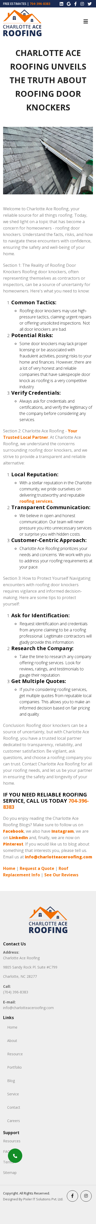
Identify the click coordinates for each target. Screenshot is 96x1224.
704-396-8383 (40, 4)
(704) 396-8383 (15, 992)
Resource (15, 1053)
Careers (13, 1120)
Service (13, 1094)
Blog (11, 1080)
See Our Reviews (61, 875)
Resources (11, 1140)
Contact (13, 1107)
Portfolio (14, 1067)
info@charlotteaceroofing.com (28, 1007)
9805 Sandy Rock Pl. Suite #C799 (30, 967)
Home (9, 868)
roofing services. (36, 501)
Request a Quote (37, 868)
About (12, 1040)
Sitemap (10, 1172)
